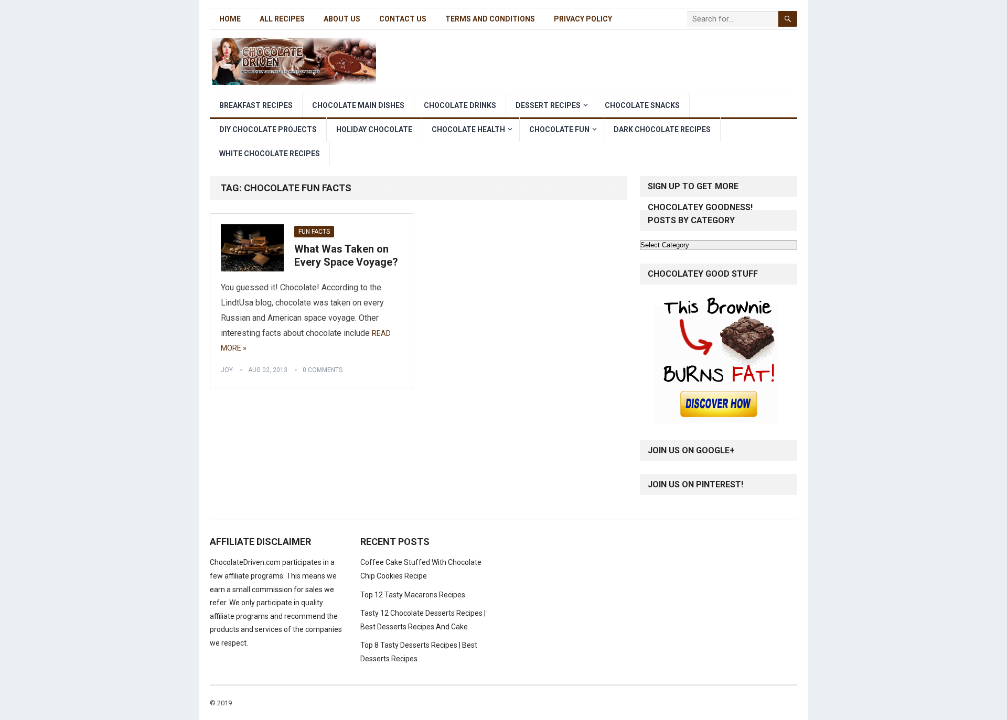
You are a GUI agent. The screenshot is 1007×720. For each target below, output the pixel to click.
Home (230, 19)
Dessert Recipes (548, 105)
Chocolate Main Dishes (358, 105)
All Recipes (282, 19)
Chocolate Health (468, 129)
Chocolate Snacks (642, 105)
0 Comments (322, 370)
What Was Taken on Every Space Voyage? (346, 256)
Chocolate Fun (559, 129)
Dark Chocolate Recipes (662, 129)
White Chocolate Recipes (269, 153)
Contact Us (402, 19)
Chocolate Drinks (460, 105)
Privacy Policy (583, 19)
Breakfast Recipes (256, 105)
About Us (342, 19)
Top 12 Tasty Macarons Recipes (412, 595)
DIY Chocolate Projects (268, 129)
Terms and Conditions (490, 19)
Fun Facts (314, 231)
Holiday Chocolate (374, 129)
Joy (227, 370)
